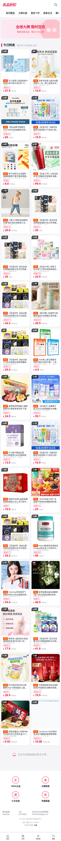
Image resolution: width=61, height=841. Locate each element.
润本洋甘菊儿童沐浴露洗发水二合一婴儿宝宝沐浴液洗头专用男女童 (45, 82)
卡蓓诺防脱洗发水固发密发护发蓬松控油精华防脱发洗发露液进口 (45, 687)
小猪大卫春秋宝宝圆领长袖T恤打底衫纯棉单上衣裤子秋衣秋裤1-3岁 (15, 222)
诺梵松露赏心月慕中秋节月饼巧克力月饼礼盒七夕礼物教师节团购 (15, 733)
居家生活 (47, 12)
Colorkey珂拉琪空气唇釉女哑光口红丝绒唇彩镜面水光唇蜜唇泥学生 (14, 594)
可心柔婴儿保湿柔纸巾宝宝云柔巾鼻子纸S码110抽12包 (15, 82)
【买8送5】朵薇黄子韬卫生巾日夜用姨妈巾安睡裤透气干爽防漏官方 (44, 408)
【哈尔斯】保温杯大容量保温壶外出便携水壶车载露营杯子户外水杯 (45, 315)
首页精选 (10, 12)
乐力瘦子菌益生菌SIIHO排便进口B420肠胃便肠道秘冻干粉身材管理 (14, 454)
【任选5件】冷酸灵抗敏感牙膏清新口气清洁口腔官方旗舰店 (45, 129)
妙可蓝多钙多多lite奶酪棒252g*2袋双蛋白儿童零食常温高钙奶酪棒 (15, 687)
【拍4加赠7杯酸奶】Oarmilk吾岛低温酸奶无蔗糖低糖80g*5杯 (15, 129)
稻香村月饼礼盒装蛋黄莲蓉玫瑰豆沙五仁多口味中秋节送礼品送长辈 (15, 501)
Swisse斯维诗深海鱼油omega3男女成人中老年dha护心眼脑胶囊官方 (45, 547)
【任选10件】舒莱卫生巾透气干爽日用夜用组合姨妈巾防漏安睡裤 (44, 268)
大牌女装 (22, 12)
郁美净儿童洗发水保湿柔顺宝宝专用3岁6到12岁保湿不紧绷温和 (15, 640)
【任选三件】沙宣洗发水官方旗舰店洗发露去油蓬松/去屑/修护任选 (45, 175)
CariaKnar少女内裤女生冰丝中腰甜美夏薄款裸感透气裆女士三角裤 (45, 733)
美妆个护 (35, 12)
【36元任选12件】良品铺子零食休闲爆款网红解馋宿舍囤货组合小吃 (44, 501)
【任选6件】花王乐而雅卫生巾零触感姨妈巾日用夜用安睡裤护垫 (45, 640)
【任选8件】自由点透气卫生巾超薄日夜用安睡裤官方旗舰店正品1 (15, 361)
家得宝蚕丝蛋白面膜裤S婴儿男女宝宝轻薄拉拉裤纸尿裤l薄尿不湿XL (45, 594)
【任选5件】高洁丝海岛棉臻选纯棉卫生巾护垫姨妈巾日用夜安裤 (15, 268)
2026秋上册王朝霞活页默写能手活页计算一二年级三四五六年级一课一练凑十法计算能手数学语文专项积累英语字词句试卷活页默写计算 (44, 361)
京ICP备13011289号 (30, 822)
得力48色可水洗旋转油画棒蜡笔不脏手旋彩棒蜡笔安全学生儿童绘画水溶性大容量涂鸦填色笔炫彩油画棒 (14, 175)
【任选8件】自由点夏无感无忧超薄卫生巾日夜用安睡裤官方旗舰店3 (15, 315)
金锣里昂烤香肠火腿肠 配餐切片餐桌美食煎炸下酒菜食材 (15, 408)
